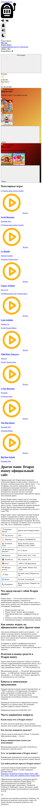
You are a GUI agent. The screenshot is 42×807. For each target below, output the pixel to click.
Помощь (10, 47)
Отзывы (21, 774)
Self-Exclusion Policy (32, 775)
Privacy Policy (29, 774)
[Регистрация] (21, 72)
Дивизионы (24, 47)
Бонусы (17, 47)
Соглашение (13, 774)
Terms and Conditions (17, 775)
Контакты (5, 774)
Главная (4, 47)
